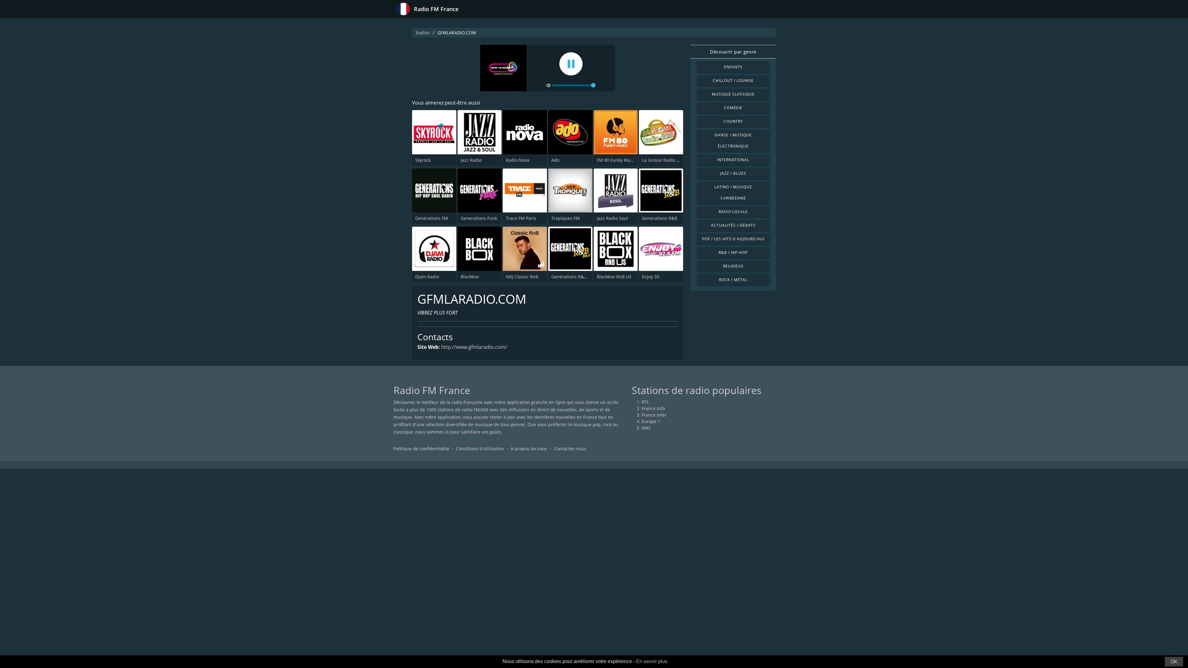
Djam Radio (427, 277)
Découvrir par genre (733, 52)
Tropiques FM (565, 218)
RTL (645, 402)
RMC (646, 428)
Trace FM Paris (521, 218)
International (733, 159)
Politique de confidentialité (421, 449)
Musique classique (733, 94)
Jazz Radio (471, 160)
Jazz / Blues (733, 173)
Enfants (733, 67)
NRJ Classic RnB (522, 277)
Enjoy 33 (650, 277)
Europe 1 (651, 421)
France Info (653, 408)
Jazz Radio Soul (612, 218)
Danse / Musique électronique (733, 140)
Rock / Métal (733, 279)
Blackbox (470, 277)
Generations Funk (479, 218)
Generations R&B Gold (574, 277)
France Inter (654, 415)
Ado (555, 160)
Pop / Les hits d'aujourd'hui (733, 239)
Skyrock (423, 160)
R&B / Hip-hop (733, 252)
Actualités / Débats (733, 225)
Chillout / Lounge (733, 80)
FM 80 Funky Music (616, 160)
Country (733, 121)
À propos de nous (529, 449)
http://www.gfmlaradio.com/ (474, 347)
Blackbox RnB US (614, 277)
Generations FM (431, 218)
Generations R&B (659, 218)
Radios (423, 33)
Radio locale (733, 211)
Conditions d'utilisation (480, 449)
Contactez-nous (570, 449)
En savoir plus (651, 661)
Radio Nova (517, 160)
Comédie (733, 107)
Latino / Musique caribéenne (733, 192)
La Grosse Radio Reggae (666, 160)
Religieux (733, 266)
